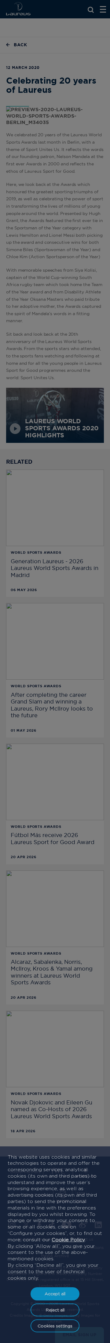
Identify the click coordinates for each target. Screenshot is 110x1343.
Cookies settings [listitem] (55, 1325)
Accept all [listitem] (55, 1293)
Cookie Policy (68, 1239)
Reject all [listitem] (55, 1309)
